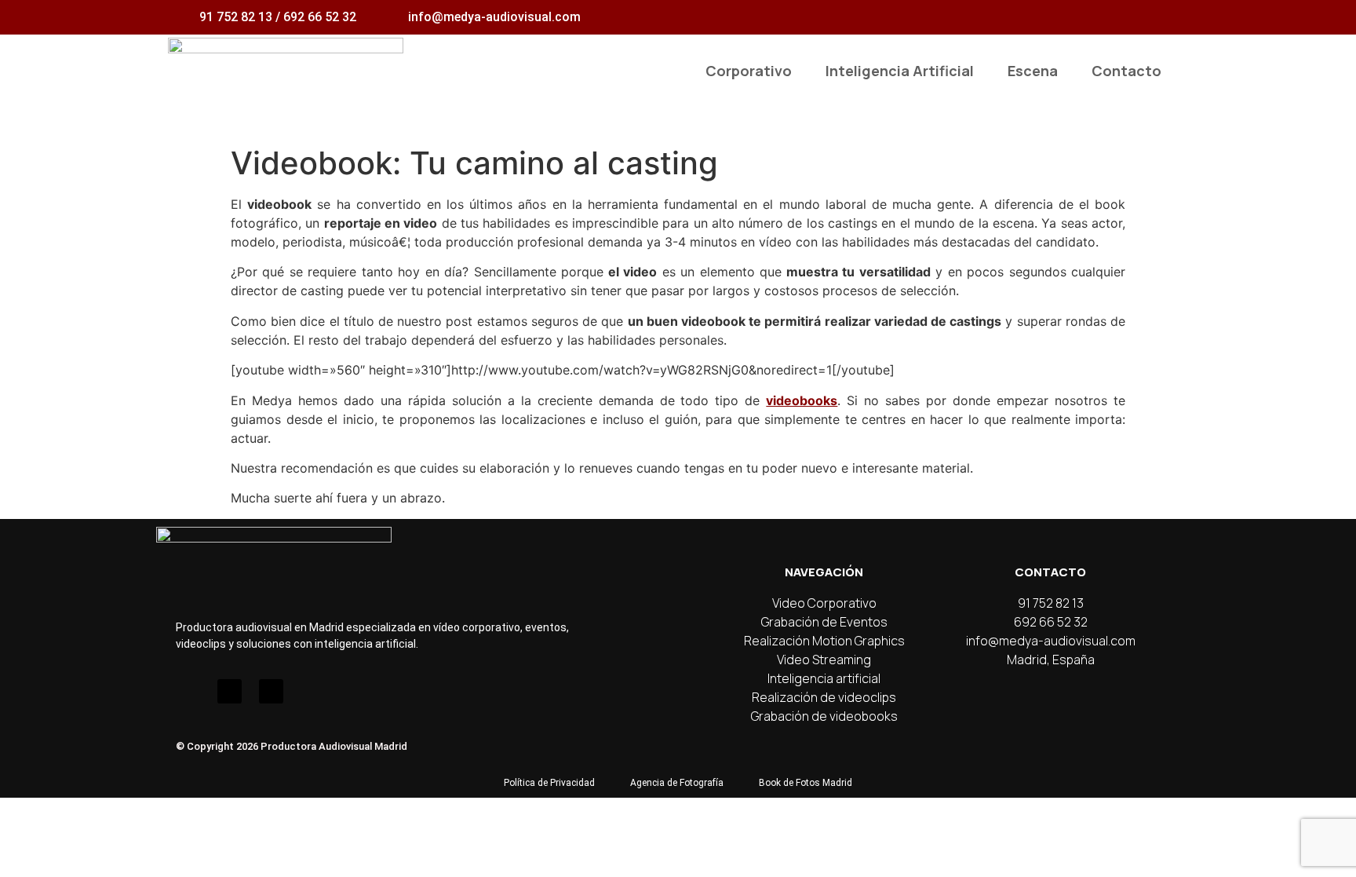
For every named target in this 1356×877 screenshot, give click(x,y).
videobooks (801, 400)
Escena (1033, 70)
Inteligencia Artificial (900, 70)
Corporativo (748, 70)
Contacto (1126, 70)
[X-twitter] (271, 691)
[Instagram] (188, 691)
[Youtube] (229, 691)
